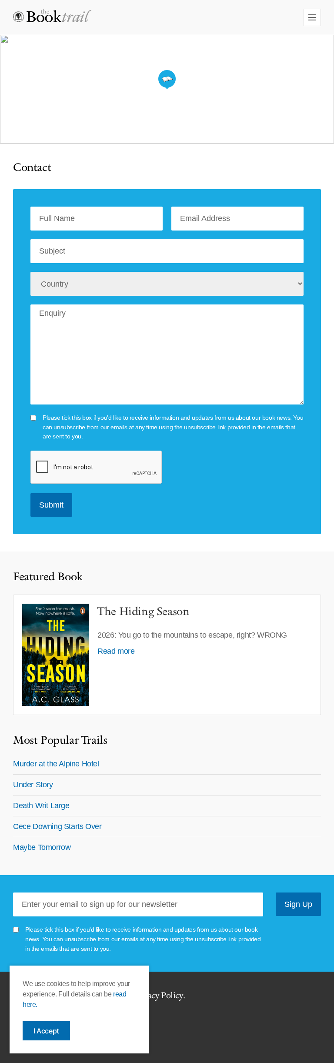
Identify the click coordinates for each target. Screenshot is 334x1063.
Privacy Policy (158, 995)
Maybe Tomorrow (41, 847)
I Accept (46, 1030)
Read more (115, 651)
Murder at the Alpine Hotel (56, 763)
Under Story (33, 784)
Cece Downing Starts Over (57, 826)
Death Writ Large (41, 805)
